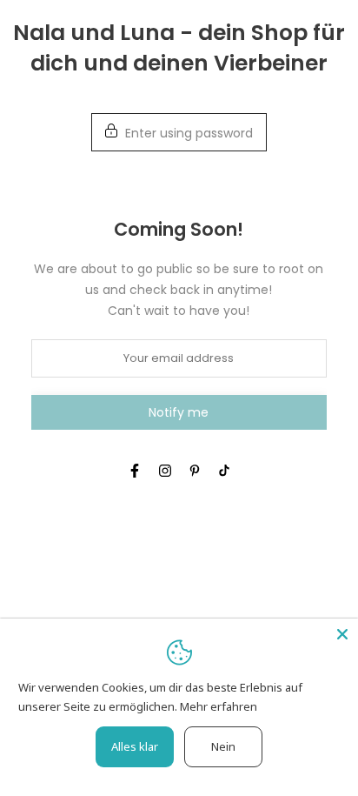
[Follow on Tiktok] (224, 470)
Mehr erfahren (218, 706)
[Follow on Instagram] (165, 470)
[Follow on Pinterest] (195, 470)
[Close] (342, 634)
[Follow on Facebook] (135, 470)
